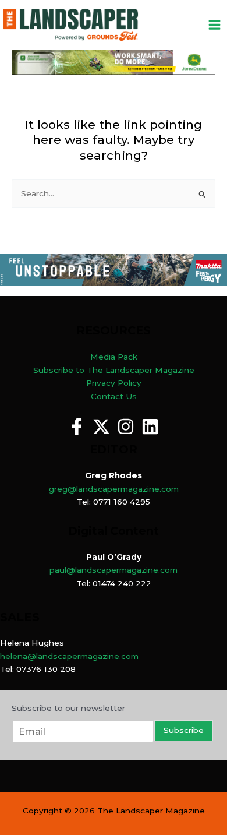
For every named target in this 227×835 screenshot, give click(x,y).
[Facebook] (77, 426)
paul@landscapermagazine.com (113, 570)
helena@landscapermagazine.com (69, 656)
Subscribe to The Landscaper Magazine (113, 370)
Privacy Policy (113, 382)
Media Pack (113, 356)
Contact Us (114, 396)
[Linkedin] (150, 426)
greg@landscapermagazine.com (114, 489)
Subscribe (184, 730)
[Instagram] (125, 426)
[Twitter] (101, 426)
